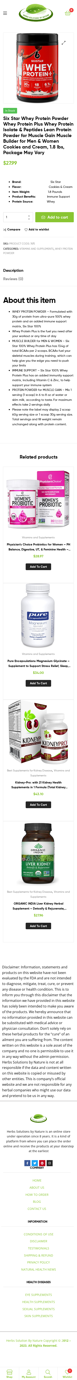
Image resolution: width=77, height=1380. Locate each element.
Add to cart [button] (38, 567)
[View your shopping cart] (68, 12)
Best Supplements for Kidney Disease (29, 770)
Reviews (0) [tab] (13, 278)
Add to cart (57, 217)
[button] (63, 43)
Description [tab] (13, 270)
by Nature (37, 1131)
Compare (13, 229)
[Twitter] (35, 1163)
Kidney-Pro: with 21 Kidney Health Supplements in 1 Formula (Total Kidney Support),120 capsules (38, 785)
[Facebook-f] (27, 1163)
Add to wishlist (39, 229)
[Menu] (5, 12)
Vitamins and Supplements (36, 248)
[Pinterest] (42, 1163)
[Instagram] (50, 1163)
